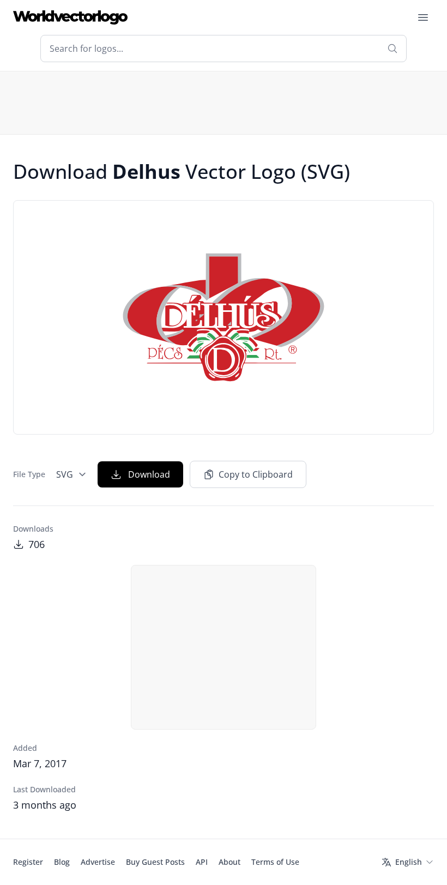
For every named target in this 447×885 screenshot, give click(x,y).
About (229, 862)
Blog (62, 862)
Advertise (98, 862)
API (202, 862)
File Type (29, 474)
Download (149, 474)
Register (28, 862)
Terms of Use (275, 862)
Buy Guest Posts (155, 862)
